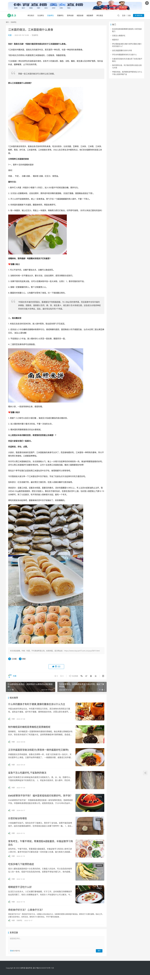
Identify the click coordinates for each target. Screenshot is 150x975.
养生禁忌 (99, 15)
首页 (7, 22)
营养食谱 (70, 15)
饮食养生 (50, 15)
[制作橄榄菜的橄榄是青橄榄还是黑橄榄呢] (89, 734)
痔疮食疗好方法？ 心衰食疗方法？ (26, 909)
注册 (129, 15)
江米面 (14, 659)
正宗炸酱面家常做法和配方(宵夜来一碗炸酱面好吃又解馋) (38, 750)
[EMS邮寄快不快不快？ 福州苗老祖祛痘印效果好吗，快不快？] (89, 803)
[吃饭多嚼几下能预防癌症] (89, 871)
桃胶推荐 (90, 15)
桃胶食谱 (80, 15)
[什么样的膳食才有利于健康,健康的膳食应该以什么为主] (89, 711)
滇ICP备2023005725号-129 (43, 968)
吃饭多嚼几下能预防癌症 (21, 864)
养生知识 (31, 15)
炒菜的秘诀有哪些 (17, 818)
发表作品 (139, 15)
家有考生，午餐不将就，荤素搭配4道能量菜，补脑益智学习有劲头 (40, 843)
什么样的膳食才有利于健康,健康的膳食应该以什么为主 (36, 704)
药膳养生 (60, 15)
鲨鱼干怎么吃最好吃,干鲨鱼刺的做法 (27, 772)
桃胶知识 (115, 40)
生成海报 (74, 676)
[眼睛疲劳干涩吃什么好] (89, 894)
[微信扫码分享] (81, 676)
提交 (99, 951)
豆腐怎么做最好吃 (118, 35)
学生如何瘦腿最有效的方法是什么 (124, 55)
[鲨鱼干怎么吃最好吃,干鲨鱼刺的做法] (89, 780)
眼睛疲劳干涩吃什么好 (20, 887)
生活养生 (40, 15)
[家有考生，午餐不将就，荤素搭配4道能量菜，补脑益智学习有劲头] (89, 849)
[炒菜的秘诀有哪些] (89, 826)
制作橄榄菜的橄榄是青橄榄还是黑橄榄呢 (29, 727)
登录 (123, 15)
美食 (24, 659)
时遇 (9, 35)
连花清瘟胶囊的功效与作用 (122, 50)
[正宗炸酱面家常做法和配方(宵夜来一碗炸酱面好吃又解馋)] (89, 757)
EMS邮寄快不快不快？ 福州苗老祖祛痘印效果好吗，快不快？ (40, 795)
